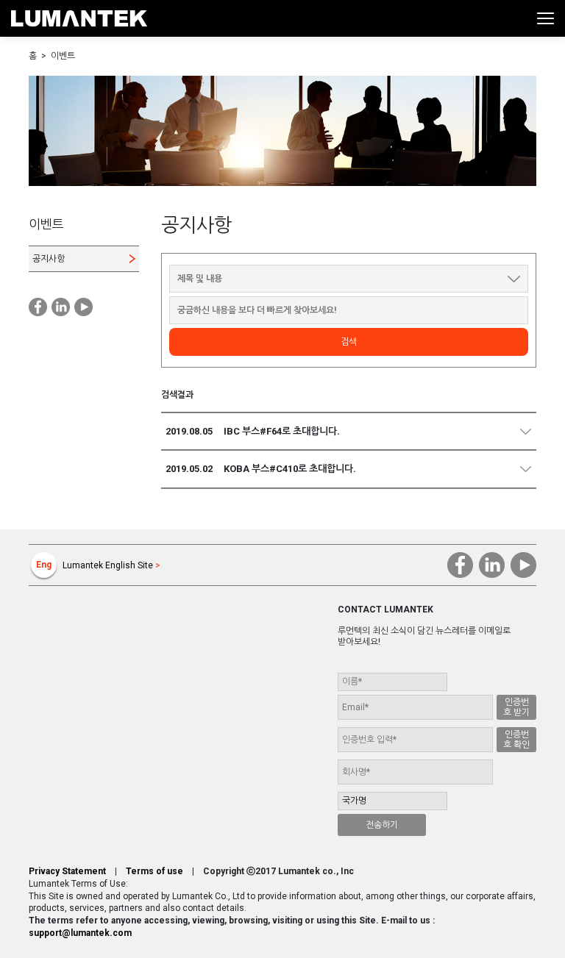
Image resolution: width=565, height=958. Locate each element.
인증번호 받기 (516, 707)
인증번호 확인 (516, 739)
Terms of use (154, 871)
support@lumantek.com (80, 933)
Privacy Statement (67, 871)
